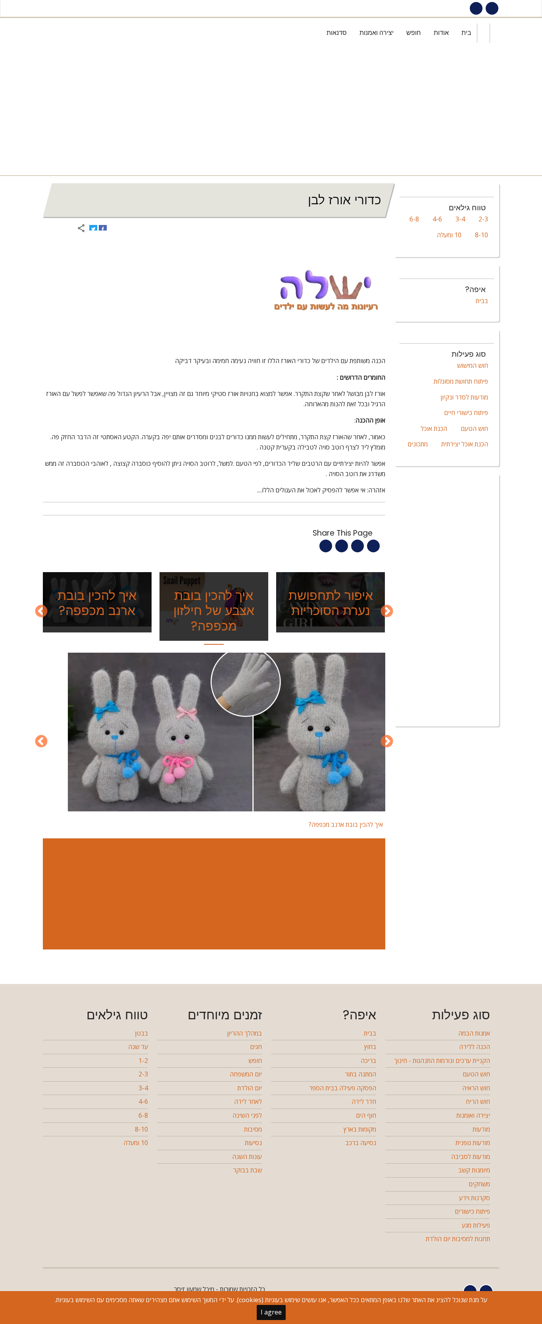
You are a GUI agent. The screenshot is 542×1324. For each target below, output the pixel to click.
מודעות (481, 1129)
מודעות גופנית (473, 1142)
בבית (482, 300)
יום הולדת (249, 1088)
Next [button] (41, 611)
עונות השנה (247, 1156)
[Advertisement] (269, 111)
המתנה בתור (360, 1074)
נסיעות (253, 1142)
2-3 (483, 219)
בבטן (141, 1033)
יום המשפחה (246, 1074)
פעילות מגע (476, 1225)
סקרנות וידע (474, 1197)
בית (466, 33)
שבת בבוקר (247, 1170)
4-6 (437, 219)
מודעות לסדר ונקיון (464, 397)
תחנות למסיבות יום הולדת (458, 1238)
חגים (256, 1046)
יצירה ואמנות (376, 33)
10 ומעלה (449, 235)
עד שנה (138, 1046)
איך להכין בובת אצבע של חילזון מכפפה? (213, 610)
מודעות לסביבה (470, 1156)
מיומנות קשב (474, 1170)
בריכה (368, 1060)
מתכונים (417, 444)
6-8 (414, 219)
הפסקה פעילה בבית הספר (342, 1088)
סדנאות (337, 33)
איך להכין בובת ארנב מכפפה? (97, 602)
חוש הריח (478, 1101)
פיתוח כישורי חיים (466, 412)
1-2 (143, 1060)
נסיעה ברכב (360, 1142)
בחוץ (370, 1046)
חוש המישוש (472, 365)
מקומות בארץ (360, 1129)
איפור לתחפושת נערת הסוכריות (330, 602)
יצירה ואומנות (473, 1115)
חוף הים (366, 1115)
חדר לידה (364, 1101)
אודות (441, 33)
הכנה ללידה (474, 1046)
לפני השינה (247, 1115)
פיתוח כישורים (472, 1211)
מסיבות (253, 1129)
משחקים (479, 1184)
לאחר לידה (248, 1101)
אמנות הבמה (474, 1033)
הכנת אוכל (434, 428)
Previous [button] (387, 611)
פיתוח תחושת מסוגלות (461, 381)
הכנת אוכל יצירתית (464, 444)
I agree (271, 1312)
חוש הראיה (476, 1088)
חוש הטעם (474, 428)
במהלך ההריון (244, 1033)
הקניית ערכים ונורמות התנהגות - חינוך (442, 1060)
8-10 (481, 235)
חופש (413, 33)
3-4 (460, 219)
